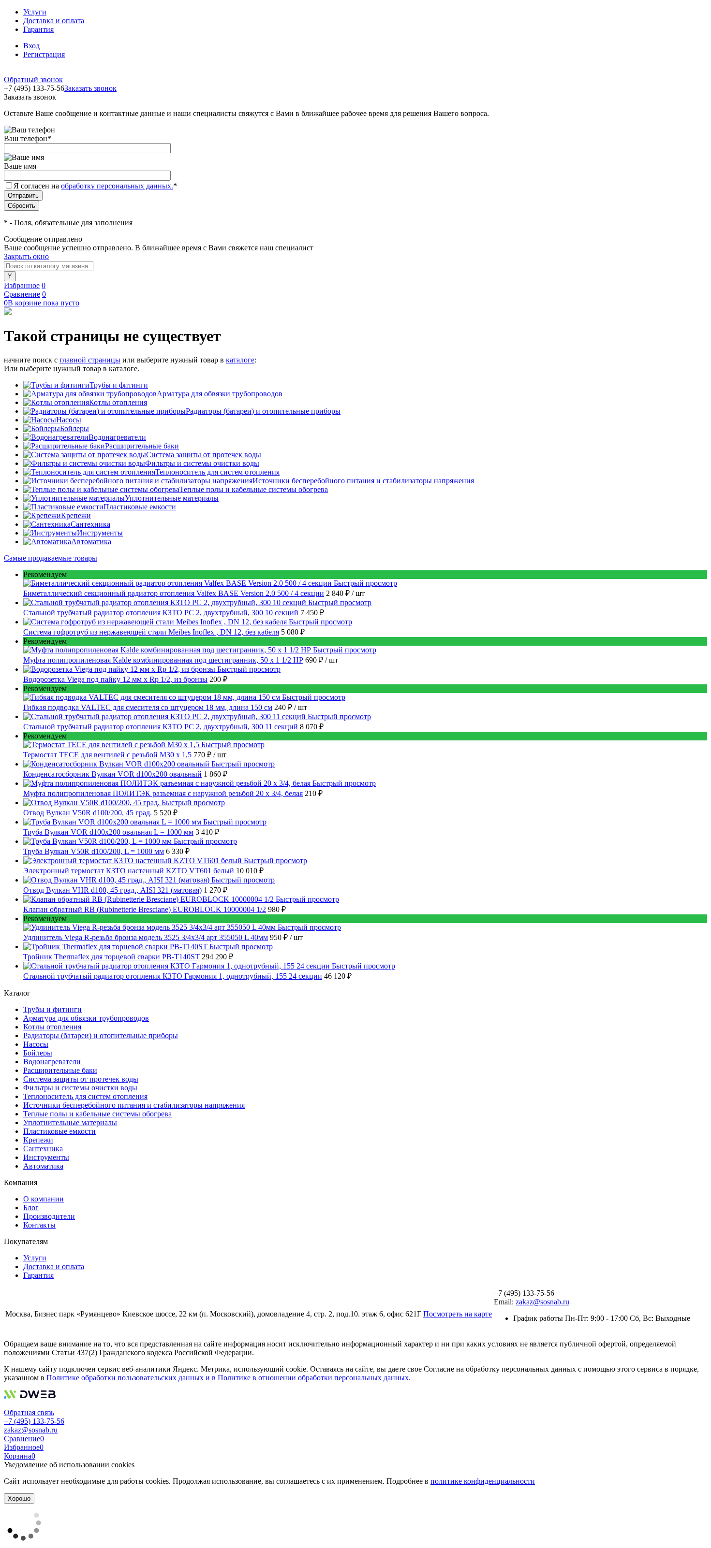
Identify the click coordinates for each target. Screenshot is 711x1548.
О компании (43, 1199)
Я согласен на (95, 186)
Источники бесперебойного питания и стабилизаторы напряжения (363, 481)
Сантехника (90, 524)
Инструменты (100, 533)
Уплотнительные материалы (172, 498)
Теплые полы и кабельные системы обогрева (253, 489)
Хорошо (19, 1498)
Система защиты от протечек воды (203, 454)
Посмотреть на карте (457, 1314)
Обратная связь (29, 1412)
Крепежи (76, 515)
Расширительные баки (142, 446)
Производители (49, 1216)
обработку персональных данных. (117, 186)
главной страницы (89, 360)
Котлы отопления (118, 402)
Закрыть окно (26, 256)
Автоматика (91, 541)
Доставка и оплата (53, 20)
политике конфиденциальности (482, 1481)
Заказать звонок (90, 88)
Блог (31, 1207)
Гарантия (38, 29)
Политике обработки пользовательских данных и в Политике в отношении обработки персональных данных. (228, 1378)
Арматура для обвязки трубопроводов (219, 394)
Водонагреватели (117, 437)
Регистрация (44, 54)
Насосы (68, 420)
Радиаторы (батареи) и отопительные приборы (263, 411)
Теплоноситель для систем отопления (217, 472)
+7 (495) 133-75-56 (34, 1421)
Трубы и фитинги (118, 385)
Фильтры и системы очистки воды (202, 463)
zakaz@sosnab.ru (542, 1302)
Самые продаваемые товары (50, 558)
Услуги (34, 12)
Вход (31, 46)
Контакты (39, 1225)
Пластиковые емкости (140, 507)
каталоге (240, 360)
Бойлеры (74, 428)
